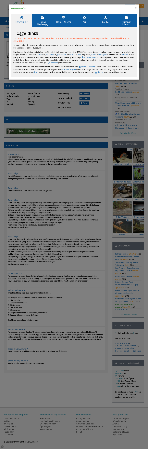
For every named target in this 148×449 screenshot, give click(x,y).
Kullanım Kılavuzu (91, 57)
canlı (93, 54)
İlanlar (100, 72)
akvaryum (102, 54)
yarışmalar (61, 54)
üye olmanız (52, 62)
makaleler (50, 54)
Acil (36, 72)
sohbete (124, 54)
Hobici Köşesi (70, 69)
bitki (79, 54)
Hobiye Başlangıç (88, 66)
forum (39, 54)
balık (72, 54)
